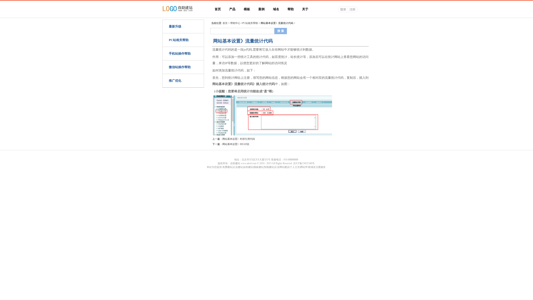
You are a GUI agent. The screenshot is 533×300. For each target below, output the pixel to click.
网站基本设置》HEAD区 (235, 144)
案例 (261, 9)
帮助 (291, 9)
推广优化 (175, 80)
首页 (218, 9)
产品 (232, 9)
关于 (305, 9)
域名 (276, 9)
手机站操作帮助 (180, 53)
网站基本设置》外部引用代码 (238, 139)
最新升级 (175, 26)
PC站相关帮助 (179, 40)
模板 (247, 9)
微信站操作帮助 (180, 67)
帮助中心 (235, 23)
